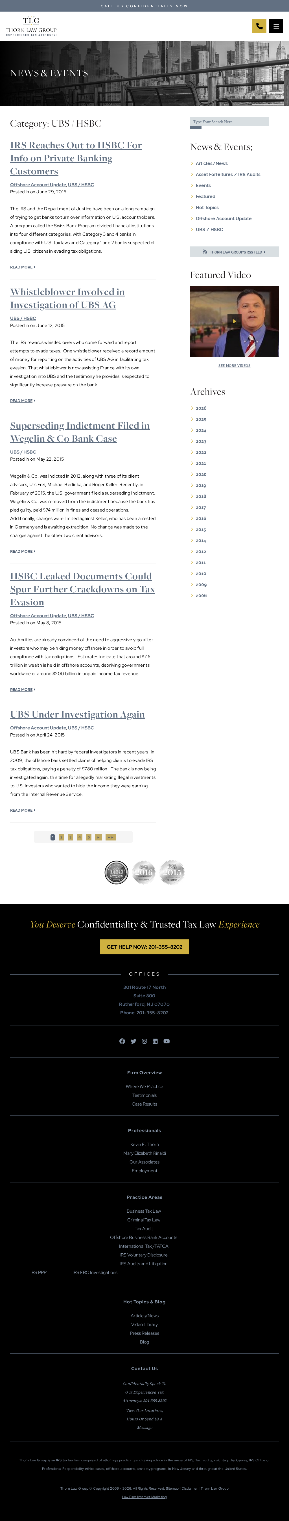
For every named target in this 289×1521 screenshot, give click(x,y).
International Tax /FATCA (143, 1246)
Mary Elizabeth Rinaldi (144, 1153)
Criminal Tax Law (143, 1220)
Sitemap (172, 1488)
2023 (201, 441)
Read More (21, 267)
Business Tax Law (144, 1211)
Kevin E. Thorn (144, 1144)
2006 (201, 595)
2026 (201, 408)
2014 (201, 540)
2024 (201, 430)
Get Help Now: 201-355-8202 (144, 947)
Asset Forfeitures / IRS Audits (228, 174)
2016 (201, 518)
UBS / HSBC (81, 185)
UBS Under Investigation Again (77, 714)
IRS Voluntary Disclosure (144, 1255)
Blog (144, 1342)
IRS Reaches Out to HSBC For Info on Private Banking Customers (76, 157)
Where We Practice (144, 1086)
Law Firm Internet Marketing (144, 1497)
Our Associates (144, 1162)
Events (203, 185)
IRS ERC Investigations (95, 1272)
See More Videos (234, 366)
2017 (201, 507)
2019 (201, 485)
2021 (201, 463)
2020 (201, 474)
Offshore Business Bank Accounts (143, 1237)
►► (110, 837)
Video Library (144, 1324)
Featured (205, 196)
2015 (201, 529)
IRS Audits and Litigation (144, 1264)
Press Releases (144, 1333)
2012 (201, 551)
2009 (201, 584)
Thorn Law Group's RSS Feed (236, 252)
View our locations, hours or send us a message (144, 1419)
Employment (144, 1171)
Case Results (144, 1104)
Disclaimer (190, 1488)
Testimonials (144, 1095)
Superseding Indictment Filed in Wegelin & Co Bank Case (80, 432)
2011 (201, 562)
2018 (201, 496)
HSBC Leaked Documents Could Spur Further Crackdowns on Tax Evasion (82, 588)
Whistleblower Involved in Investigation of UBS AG (67, 298)
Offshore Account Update (38, 185)
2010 (201, 573)
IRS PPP (38, 1272)
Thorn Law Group (74, 1488)
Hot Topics (207, 207)
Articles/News (212, 163)
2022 (201, 452)
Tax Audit (144, 1229)
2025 (201, 419)
